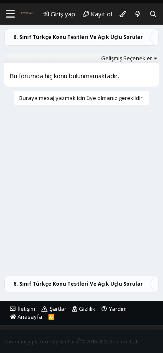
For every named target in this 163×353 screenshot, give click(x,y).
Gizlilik (87, 308)
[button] (10, 14)
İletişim (26, 308)
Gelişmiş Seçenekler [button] (126, 58)
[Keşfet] (137, 14)
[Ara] (153, 14)
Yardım (118, 308)
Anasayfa (29, 316)
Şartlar (58, 308)
